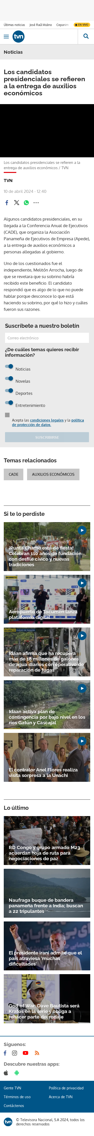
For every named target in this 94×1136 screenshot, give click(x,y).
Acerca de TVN (60, 1097)
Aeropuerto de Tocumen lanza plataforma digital (43, 614)
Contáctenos (14, 1105)
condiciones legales (47, 420)
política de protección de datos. (48, 422)
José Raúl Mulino (41, 25)
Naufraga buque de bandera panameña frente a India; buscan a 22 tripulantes (46, 905)
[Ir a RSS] (38, 1053)
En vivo (83, 24)
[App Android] (18, 1073)
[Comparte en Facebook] (7, 203)
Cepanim (62, 25)
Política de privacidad (66, 1088)
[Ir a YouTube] (26, 1053)
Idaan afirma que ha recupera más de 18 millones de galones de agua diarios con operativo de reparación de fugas (46, 661)
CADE (13, 474)
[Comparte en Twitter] (17, 203)
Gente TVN (12, 1088)
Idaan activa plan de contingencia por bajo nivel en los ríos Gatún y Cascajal (47, 717)
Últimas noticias (14, 25)
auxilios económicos (53, 474)
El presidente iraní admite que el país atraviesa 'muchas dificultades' (45, 958)
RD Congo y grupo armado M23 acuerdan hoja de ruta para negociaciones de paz (44, 853)
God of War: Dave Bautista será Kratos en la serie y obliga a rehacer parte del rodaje (44, 1011)
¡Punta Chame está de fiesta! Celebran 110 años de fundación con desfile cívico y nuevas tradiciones (45, 556)
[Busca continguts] (86, 36)
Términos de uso (17, 1097)
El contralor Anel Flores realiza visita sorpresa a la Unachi (43, 772)
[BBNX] (8, 1122)
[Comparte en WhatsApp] (26, 203)
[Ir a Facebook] (6, 1053)
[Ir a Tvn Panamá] (45, 37)
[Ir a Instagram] (15, 1053)
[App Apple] (7, 1073)
